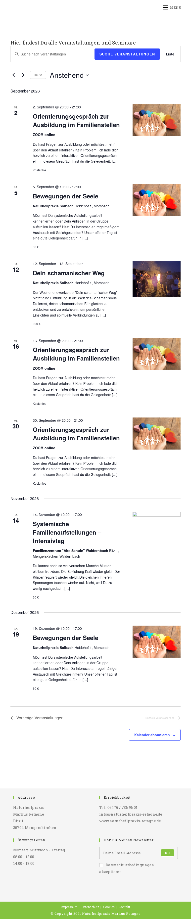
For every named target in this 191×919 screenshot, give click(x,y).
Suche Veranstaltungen (127, 53)
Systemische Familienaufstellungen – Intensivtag (67, 532)
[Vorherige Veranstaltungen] (13, 75)
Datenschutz (90, 907)
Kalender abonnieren (152, 734)
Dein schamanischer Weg (69, 273)
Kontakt (124, 907)
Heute (38, 75)
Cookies (109, 907)
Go (167, 853)
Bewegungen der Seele (65, 196)
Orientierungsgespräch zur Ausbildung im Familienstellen (76, 120)
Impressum (69, 907)
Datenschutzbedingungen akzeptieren (126, 868)
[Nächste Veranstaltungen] (23, 75)
